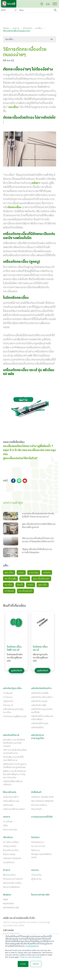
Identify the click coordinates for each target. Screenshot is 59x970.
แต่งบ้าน (47, 572)
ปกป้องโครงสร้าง (11, 797)
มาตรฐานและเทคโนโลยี (41, 816)
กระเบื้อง (38, 28)
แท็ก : (6, 566)
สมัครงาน (35, 850)
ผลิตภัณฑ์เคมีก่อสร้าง (41, 688)
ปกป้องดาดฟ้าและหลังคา (14, 809)
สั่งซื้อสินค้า (36, 792)
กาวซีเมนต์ (9, 591)
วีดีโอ (5, 825)
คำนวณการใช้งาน (39, 805)
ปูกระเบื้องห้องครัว (41, 578)
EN (48, 4)
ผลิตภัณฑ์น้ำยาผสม (39, 723)
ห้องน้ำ (20, 585)
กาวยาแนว (8, 697)
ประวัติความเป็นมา (11, 842)
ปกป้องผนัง (8, 805)
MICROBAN (8, 903)
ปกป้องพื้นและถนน (11, 801)
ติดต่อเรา (35, 837)
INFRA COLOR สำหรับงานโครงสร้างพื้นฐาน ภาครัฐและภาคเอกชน (14, 774)
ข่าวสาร (6, 870)
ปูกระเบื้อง (9, 572)
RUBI (5, 899)
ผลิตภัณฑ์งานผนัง (39, 701)
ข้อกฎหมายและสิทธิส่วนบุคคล (41, 856)
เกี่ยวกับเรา (8, 837)
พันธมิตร (7, 894)
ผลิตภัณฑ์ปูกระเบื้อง (12, 688)
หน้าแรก (6, 28)
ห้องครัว (24, 578)
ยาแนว (21, 572)
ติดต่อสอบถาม (37, 842)
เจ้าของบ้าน (27, 28)
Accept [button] (23, 963)
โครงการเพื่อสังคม (11, 887)
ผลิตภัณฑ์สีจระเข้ (11, 735)
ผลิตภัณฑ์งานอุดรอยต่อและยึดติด (42, 711)
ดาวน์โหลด (8, 821)
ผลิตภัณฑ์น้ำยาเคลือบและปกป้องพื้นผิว (42, 718)
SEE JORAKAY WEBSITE (42, 801)
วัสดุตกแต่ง (8, 701)
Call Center (8, 930)
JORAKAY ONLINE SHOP (42, 797)
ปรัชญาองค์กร (9, 846)
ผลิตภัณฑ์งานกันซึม (39, 693)
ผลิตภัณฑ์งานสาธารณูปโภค (37, 737)
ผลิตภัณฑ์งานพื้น (38, 705)
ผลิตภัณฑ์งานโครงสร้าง (42, 697)
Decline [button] (36, 963)
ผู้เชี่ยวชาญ (36, 879)
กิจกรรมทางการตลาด (13, 879)
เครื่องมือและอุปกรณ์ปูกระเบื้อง (13, 711)
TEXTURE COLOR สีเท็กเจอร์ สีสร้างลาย (13, 758)
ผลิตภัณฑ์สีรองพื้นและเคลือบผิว (13, 783)
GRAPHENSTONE (11, 907)
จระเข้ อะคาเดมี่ (38, 846)
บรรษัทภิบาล (8, 862)
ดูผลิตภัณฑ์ (16, 670)
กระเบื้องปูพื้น (10, 578)
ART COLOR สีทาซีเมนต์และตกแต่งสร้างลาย (15, 751)
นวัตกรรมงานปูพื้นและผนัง (14, 716)
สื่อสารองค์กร (9, 874)
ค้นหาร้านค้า (36, 809)
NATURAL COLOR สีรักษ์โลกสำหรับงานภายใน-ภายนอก (14, 743)
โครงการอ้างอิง (10, 829)
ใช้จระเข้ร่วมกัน (9, 792)
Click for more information (31, 957)
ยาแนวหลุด (34, 572)
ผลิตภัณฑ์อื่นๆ (37, 727)
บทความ (16, 28)
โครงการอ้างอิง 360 (40, 894)
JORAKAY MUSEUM (12, 858)
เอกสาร (6, 816)
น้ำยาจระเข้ (8, 705)
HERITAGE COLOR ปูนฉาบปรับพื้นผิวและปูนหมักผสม (14, 766)
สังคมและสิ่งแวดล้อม (12, 883)
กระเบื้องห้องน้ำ (25, 591)
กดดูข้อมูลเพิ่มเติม (32, 946)
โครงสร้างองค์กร (11, 850)
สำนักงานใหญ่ (9, 854)
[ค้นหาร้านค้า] (42, 4)
